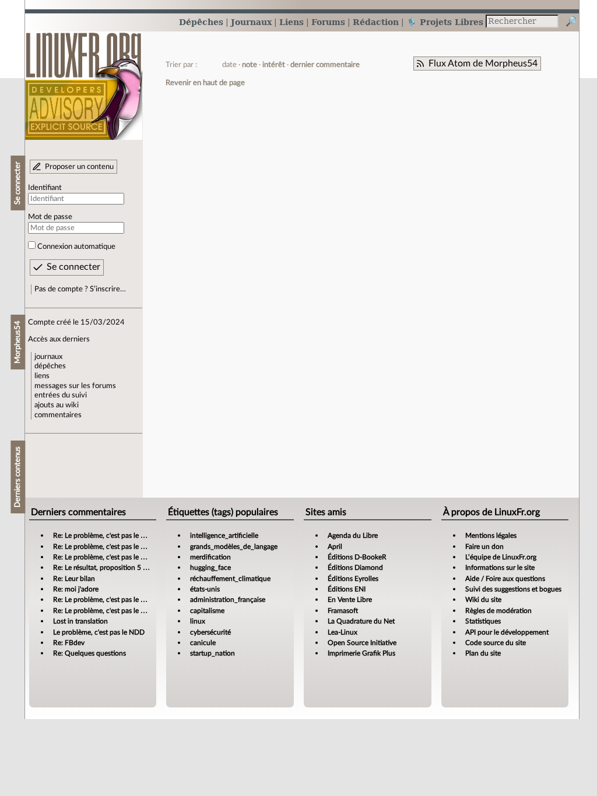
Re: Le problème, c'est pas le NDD (104, 535)
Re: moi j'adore (76, 589)
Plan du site (483, 653)
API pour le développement (507, 632)
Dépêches (201, 22)
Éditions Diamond (355, 567)
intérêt (273, 64)
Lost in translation (80, 621)
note (249, 64)
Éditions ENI (347, 589)
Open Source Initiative (362, 642)
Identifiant (45, 187)
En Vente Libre (350, 599)
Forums (328, 22)
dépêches (50, 365)
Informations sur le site (500, 567)
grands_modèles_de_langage (234, 546)
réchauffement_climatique (230, 578)
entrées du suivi (60, 395)
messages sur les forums (75, 385)
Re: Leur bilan (74, 578)
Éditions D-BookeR (357, 557)
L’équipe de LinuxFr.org (500, 557)
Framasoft (343, 610)
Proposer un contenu (79, 166)
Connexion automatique (76, 246)
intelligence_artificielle (224, 535)
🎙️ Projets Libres (444, 22)
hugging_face (210, 567)
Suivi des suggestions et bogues (513, 589)
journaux (48, 356)
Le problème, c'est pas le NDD (99, 632)
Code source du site (495, 642)
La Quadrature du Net (361, 621)
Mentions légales (491, 535)
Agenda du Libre (353, 535)
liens (42, 375)
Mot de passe (50, 216)
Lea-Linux (342, 632)
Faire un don (484, 546)
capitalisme (207, 610)
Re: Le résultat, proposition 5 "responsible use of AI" (132, 567)
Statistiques (483, 621)
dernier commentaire (325, 64)
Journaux (251, 22)
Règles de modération (498, 610)
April (335, 546)
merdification (210, 557)
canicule (203, 642)
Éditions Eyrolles (353, 578)
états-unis (205, 589)
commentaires (58, 414)
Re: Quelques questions (89, 653)
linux (197, 621)
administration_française (227, 599)
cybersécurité (210, 632)
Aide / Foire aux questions (505, 578)
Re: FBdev (69, 642)
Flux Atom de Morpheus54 (483, 63)
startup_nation (212, 653)
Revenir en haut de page (205, 82)
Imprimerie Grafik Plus (361, 653)
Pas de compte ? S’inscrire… (80, 289)
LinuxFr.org (83, 80)
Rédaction (376, 22)
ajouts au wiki (56, 404)
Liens (291, 22)
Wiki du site (483, 599)
